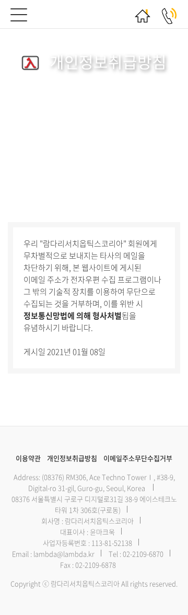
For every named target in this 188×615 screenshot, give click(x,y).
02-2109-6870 (143, 554)
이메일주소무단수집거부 (137, 458)
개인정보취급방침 (72, 458)
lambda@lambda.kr (64, 554)
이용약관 (28, 458)
